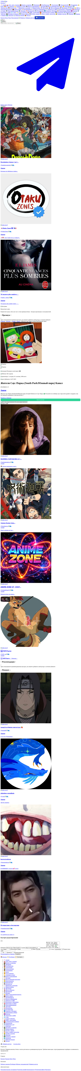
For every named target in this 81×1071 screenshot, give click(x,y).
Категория (14, 949)
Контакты (48, 1069)
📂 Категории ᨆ (19, 957)
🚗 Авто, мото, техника (13, 5)
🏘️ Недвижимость (27, 9)
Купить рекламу (40, 399)
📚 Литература (12, 8)
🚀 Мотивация (64, 8)
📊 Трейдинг (7, 1026)
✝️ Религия (74, 11)
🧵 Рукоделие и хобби (10, 1015)
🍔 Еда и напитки (9, 6)
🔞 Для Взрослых (44, 5)
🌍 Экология (9, 15)
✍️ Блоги (6, 972)
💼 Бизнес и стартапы (26, 5)
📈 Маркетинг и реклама (23, 8)
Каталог (8, 321)
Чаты (9, 18)
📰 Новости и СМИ (51, 9)
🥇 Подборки (11, 957)
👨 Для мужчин (54, 5)
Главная (3, 321)
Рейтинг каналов (5, 1064)
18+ (3, 952)
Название (3, 947)
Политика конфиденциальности (26, 1069)
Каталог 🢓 (3, 3)
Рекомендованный (19, 952)
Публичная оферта (40, 1069)
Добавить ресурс (30, 18)
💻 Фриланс (70, 14)
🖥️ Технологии (59, 12)
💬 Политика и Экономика (64, 9)
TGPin (2, 1)
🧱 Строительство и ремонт (47, 12)
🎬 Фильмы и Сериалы (12, 14)
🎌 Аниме (3, 5)
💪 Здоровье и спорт (20, 6)
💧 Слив (13, 12)
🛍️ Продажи (22, 11)
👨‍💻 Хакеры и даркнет (10, 1036)
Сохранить (17, 954)
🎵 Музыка (71, 8)
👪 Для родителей (63, 5)
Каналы (3, 18)
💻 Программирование (12, 11)
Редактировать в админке (8, 954)
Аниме (14, 321)
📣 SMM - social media (33, 12)
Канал (18, 321)
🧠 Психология (30, 11)
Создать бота (40, 17)
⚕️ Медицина (44, 8)
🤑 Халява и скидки (61, 14)
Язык (34, 949)
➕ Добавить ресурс (6, 1044)
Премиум (9, 952)
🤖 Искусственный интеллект (54, 6)
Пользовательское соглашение (9, 1069)
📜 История (42, 6)
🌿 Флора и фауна (24, 14)
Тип (2, 949)
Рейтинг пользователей (22, 1064)
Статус (53, 949)
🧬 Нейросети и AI (69, 12)
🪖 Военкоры (35, 5)
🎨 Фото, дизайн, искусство (47, 14)
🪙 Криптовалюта (68, 6)
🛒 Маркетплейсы (35, 8)
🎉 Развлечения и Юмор (63, 11)
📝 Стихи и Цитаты (21, 12)
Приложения (14, 18)
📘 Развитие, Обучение (50, 11)
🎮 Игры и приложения (32, 6)
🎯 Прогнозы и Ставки (10, 1003)
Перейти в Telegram (6, 398)
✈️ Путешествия (39, 11)
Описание (43, 947)
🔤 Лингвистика (8, 982)
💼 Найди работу (17, 9)
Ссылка (23, 947)
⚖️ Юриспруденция (19, 15)
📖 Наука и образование (39, 9)
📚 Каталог (4, 957)
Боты (6, 18)
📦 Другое (28, 15)
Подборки (13, 1064)
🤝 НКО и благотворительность (12, 994)
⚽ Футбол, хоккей (34, 14)
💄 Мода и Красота (54, 8)
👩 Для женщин (73, 5)
